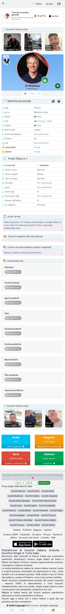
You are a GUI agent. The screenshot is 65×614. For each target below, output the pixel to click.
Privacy (47, 534)
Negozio (37, 529)
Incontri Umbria (33, 525)
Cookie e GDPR (10, 534)
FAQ (53, 537)
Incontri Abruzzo (18, 491)
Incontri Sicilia (33, 515)
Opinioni (48, 529)
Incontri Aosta (33, 491)
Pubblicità (25, 534)
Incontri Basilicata (15, 496)
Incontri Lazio (16, 505)
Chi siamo (36, 534)
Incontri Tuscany (17, 525)
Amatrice (41, 121)
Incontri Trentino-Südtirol (45, 520)
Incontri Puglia (56, 510)
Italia (39, 116)
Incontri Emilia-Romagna (19, 501)
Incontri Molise (24, 510)
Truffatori (26, 529)
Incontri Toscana (48, 515)
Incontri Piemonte (40, 510)
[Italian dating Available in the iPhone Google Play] (42, 542)
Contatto (45, 537)
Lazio (49, 121)
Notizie (16, 529)
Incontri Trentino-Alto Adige (20, 520)
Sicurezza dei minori (29, 537)
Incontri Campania (49, 496)
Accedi (49, 3)
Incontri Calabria (32, 496)
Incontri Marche (9, 510)
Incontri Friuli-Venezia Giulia (44, 501)
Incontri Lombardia (47, 505)
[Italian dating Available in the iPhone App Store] (23, 542)
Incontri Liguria (30, 505)
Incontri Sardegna (17, 515)
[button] (3, 3)
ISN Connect (32, 605)
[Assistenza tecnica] (53, 610)
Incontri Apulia (48, 491)
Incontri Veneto (48, 525)
